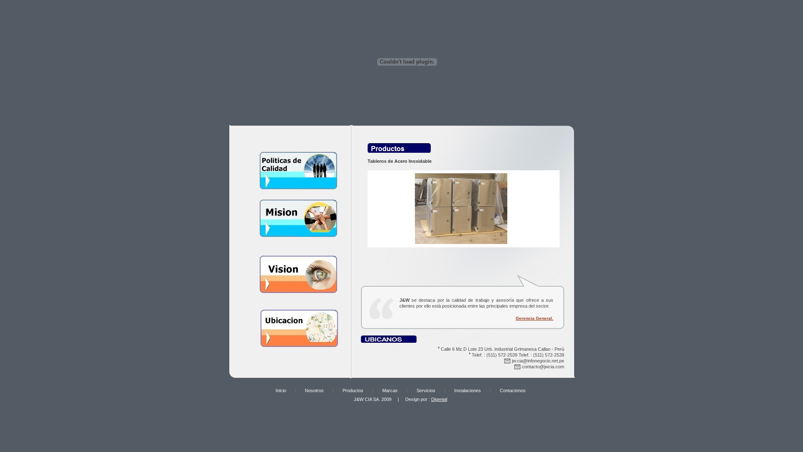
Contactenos (513, 390)
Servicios (426, 390)
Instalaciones (467, 390)
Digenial (439, 399)
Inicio (281, 390)
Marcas (390, 390)
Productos (353, 390)
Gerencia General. (534, 318)
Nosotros (314, 390)
